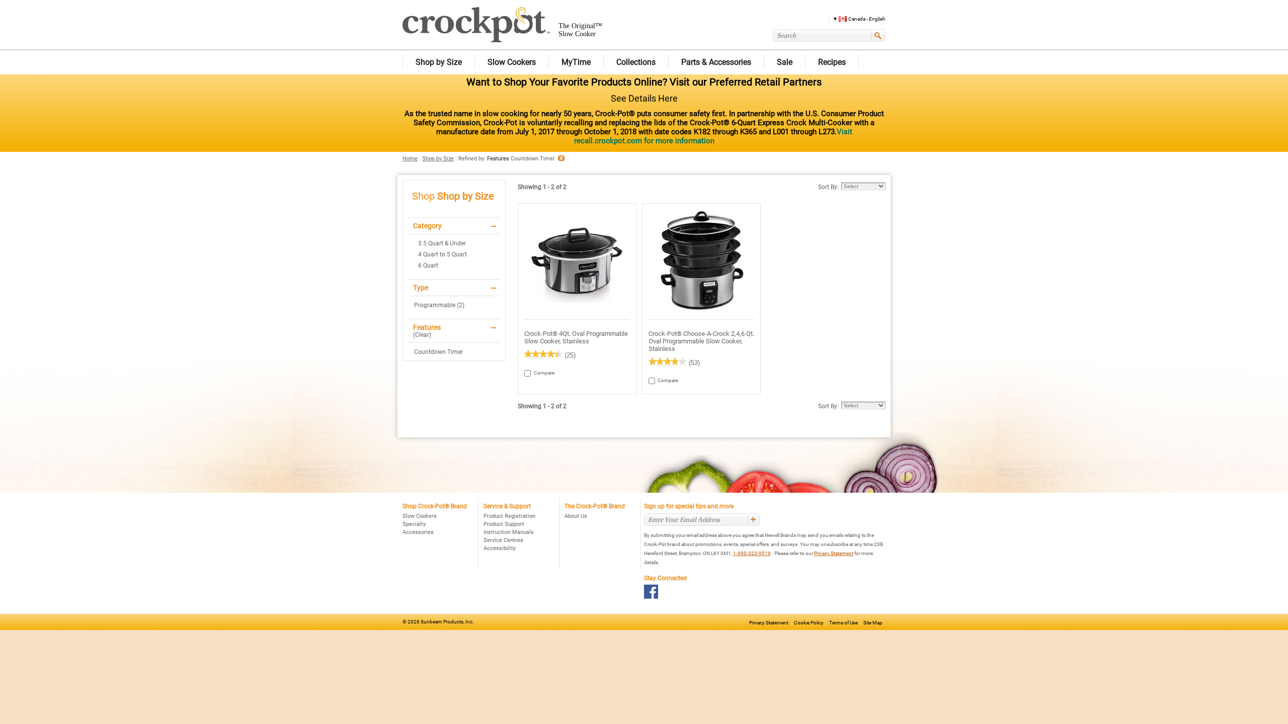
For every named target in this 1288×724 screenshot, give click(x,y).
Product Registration (509, 516)
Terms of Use (843, 622)
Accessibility (500, 548)
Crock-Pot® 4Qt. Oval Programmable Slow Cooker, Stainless (576, 337)
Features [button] (427, 327)
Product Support (504, 524)
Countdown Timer (438, 351)
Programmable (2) (439, 305)
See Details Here (644, 98)
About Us (576, 516)
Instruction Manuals (509, 532)
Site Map (872, 622)
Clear (422, 334)
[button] (856, 18)
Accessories (418, 532)
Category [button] (427, 226)
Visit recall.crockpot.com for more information (713, 136)
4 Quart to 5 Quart (442, 254)
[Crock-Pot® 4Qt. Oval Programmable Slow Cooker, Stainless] (577, 262)
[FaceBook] (651, 591)
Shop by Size (438, 158)
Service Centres (503, 540)
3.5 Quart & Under (442, 243)
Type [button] (420, 288)
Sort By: (828, 187)
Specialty (414, 524)
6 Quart (428, 265)
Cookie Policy (809, 622)
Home (410, 158)
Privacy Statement (833, 553)
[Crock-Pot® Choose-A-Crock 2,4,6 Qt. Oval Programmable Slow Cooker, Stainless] (701, 262)
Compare (538, 373)
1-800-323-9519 (752, 553)
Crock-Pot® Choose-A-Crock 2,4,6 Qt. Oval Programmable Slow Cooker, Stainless (701, 341)
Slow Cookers (420, 516)
